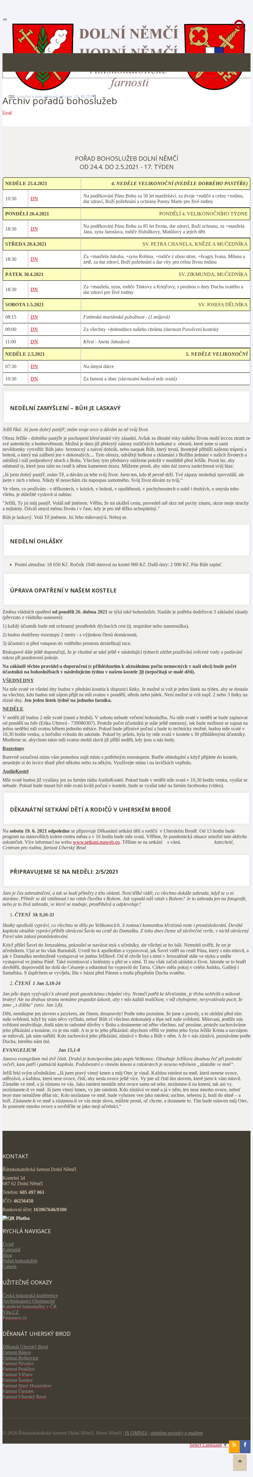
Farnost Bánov (16, 1352)
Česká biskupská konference (30, 1295)
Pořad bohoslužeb (19, 1260)
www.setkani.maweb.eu (96, 842)
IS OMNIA (136, 1433)
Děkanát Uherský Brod (25, 1346)
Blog (7, 1255)
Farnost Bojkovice (20, 1357)
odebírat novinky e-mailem (177, 1433)
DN (34, 198)
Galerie (9, 1266)
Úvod (7, 112)
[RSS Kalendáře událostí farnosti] (234, 1446)
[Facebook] (245, 1446)
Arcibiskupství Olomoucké (28, 1301)
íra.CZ (12, 1312)
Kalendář (11, 1249)
